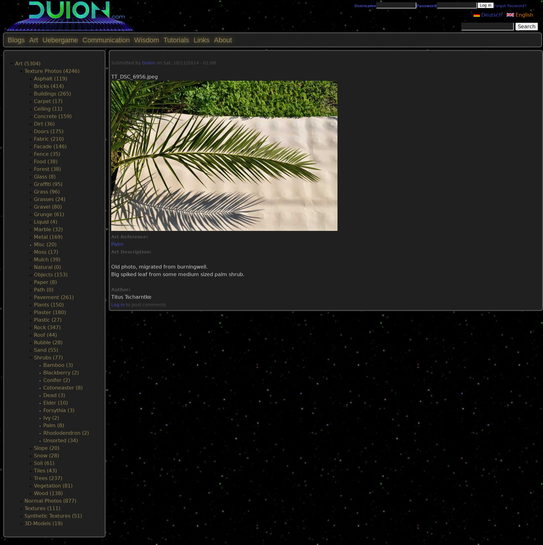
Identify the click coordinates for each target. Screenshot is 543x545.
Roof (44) (45, 335)
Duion (148, 62)
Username (365, 6)
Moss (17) (46, 252)
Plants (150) (49, 305)
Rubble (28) (48, 343)
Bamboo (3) (58, 365)
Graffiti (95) (48, 184)
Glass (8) (45, 177)
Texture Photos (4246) (52, 71)
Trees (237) (48, 478)
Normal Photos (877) (50, 501)
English (523, 15)
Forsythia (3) (58, 410)
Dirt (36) (44, 124)
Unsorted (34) (60, 441)
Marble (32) (48, 229)
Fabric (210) (49, 139)
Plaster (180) (50, 312)
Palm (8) (53, 425)
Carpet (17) (48, 101)
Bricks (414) (49, 86)
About (223, 40)
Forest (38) (47, 169)
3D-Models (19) (44, 523)
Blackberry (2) (61, 373)
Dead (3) (54, 395)
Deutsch (491, 15)
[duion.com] (70, 30)
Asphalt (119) (50, 79)
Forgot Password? (510, 6)
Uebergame (60, 40)
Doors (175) (48, 131)
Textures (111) (42, 508)
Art (33, 40)
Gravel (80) (48, 207)
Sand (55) (46, 350)
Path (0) (43, 290)
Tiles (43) (45, 471)
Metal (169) (48, 237)
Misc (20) (45, 245)
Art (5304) (28, 64)
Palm (117, 244)
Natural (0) (47, 267)
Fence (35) (47, 154)
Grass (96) (47, 192)
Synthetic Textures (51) (53, 516)
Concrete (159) (53, 116)
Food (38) (46, 162)
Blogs (16, 40)
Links (202, 40)
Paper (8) (45, 282)
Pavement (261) (54, 297)
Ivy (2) (51, 418)
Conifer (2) (56, 380)
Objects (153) (51, 275)
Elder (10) (55, 403)
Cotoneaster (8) (63, 388)
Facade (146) (50, 147)
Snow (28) (46, 456)
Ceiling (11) (48, 109)
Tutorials (176, 40)
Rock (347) (47, 327)
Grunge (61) (49, 214)
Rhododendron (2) (66, 433)
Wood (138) (48, 493)
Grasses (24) (49, 199)
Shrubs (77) (48, 358)
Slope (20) (46, 448)
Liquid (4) (45, 222)
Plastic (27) (48, 320)
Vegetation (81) (53, 486)
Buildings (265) (52, 94)
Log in (118, 304)
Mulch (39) (47, 260)
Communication (106, 40)
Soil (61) (44, 463)
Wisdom (146, 40)
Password (426, 6)
